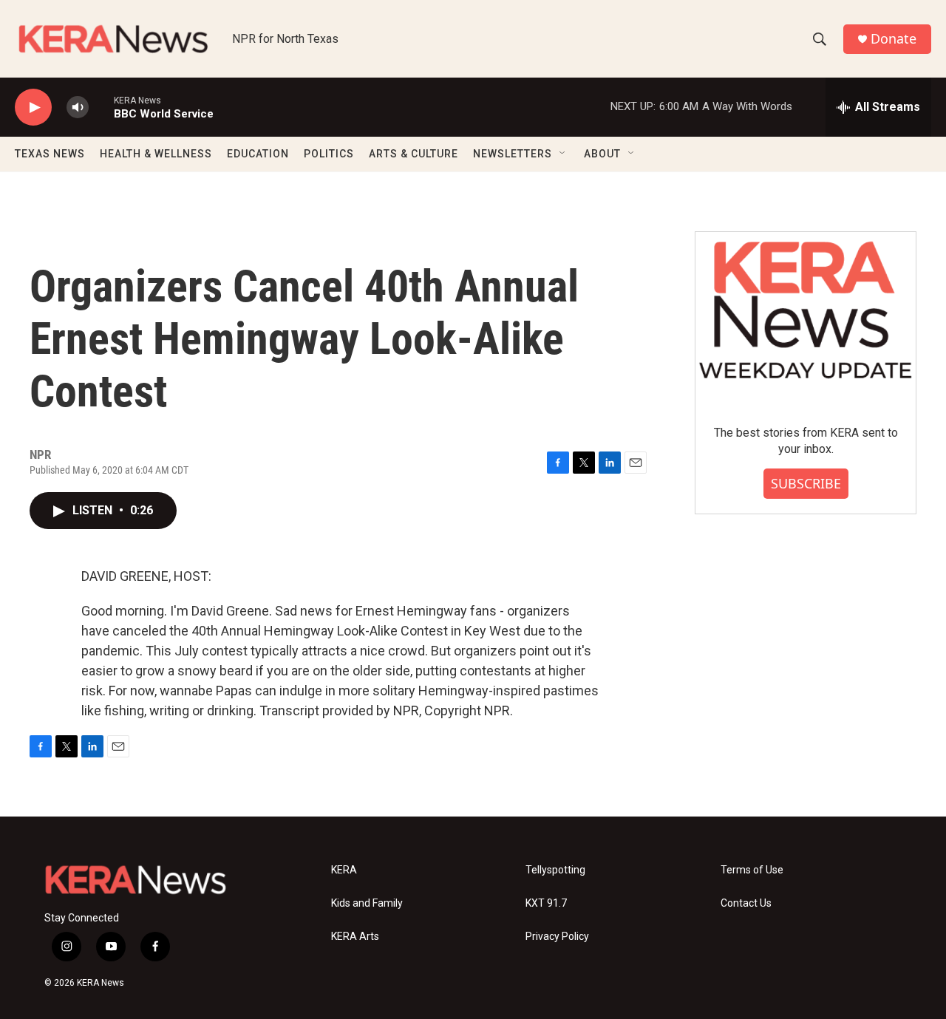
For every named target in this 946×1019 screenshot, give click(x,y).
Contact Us (746, 903)
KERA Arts (355, 936)
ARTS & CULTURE (413, 154)
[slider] (101, 107)
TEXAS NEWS (50, 154)
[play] (33, 107)
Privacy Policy (557, 936)
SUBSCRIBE (806, 483)
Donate (893, 39)
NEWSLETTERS (512, 154)
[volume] (77, 107)
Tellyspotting (555, 870)
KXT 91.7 (546, 903)
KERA (344, 870)
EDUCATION (258, 154)
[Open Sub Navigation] (563, 154)
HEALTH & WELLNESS (156, 154)
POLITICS (329, 154)
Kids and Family (367, 903)
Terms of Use (752, 870)
